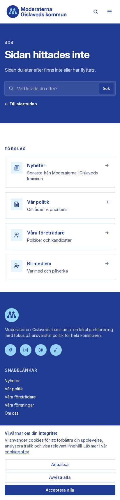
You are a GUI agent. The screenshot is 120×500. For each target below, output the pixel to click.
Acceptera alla (60, 490)
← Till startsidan (21, 103)
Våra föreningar (19, 404)
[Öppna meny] (109, 11)
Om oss (12, 413)
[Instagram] (25, 350)
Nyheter (12, 380)
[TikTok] (56, 350)
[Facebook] (10, 350)
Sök (106, 88)
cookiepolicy (17, 451)
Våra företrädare (20, 396)
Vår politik (14, 388)
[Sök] (95, 11)
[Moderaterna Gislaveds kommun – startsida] (37, 11)
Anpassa (60, 464)
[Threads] (41, 350)
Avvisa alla (59, 477)
